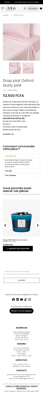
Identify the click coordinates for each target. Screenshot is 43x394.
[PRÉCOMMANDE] (41, 8)
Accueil (6, 15)
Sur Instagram (11, 175)
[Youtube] (21, 299)
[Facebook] (13, 299)
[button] (21, 156)
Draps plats (19, 15)
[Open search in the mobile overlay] (25, 9)
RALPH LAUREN (12, 90)
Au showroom (11, 156)
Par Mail (9, 171)
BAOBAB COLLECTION (9, 241)
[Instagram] (29, 299)
